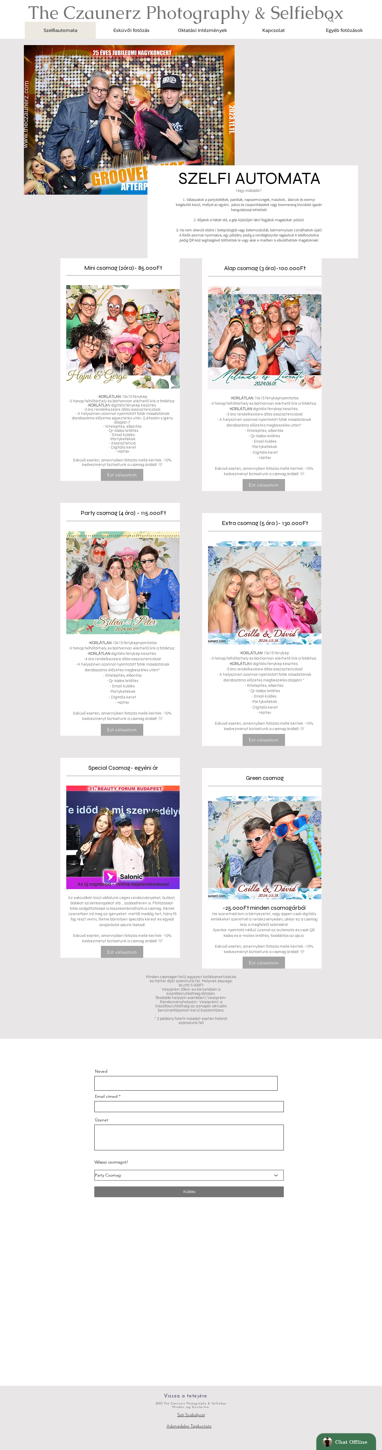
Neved (101, 1071)
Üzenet (101, 1120)
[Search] (331, 19)
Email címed (106, 1096)
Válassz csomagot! (111, 1162)
